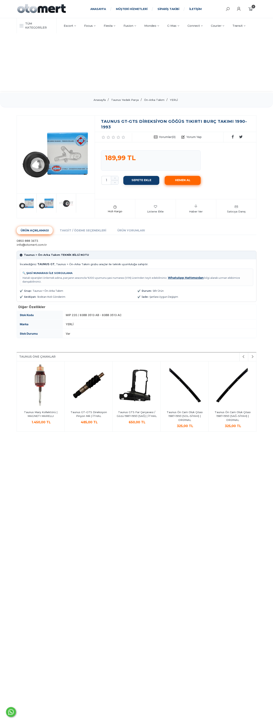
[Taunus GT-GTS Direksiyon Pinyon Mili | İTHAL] (89, 385)
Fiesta (108, 26)
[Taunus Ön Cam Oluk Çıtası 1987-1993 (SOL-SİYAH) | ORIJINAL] (184, 385)
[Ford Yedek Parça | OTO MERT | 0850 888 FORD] (42, 12)
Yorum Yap (194, 137)
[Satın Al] (183, 180)
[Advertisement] (136, 63)
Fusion (128, 26)
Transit (237, 26)
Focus (88, 26)
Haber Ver (196, 211)
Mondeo (150, 26)
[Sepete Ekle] (141, 180)
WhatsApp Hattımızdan (186, 278)
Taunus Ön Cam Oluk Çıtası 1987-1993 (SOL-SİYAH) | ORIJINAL (185, 416)
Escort (68, 26)
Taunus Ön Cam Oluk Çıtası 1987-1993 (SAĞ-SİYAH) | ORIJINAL (233, 416)
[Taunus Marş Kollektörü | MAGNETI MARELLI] (41, 385)
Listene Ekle (155, 211)
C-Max (171, 26)
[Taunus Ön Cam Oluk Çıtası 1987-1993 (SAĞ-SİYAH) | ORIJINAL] (232, 385)
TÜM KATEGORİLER (36, 25)
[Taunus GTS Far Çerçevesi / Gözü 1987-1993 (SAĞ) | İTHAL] (136, 385)
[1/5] (103, 137)
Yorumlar (167, 137)
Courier (216, 26)
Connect (193, 26)
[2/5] (106, 137)
